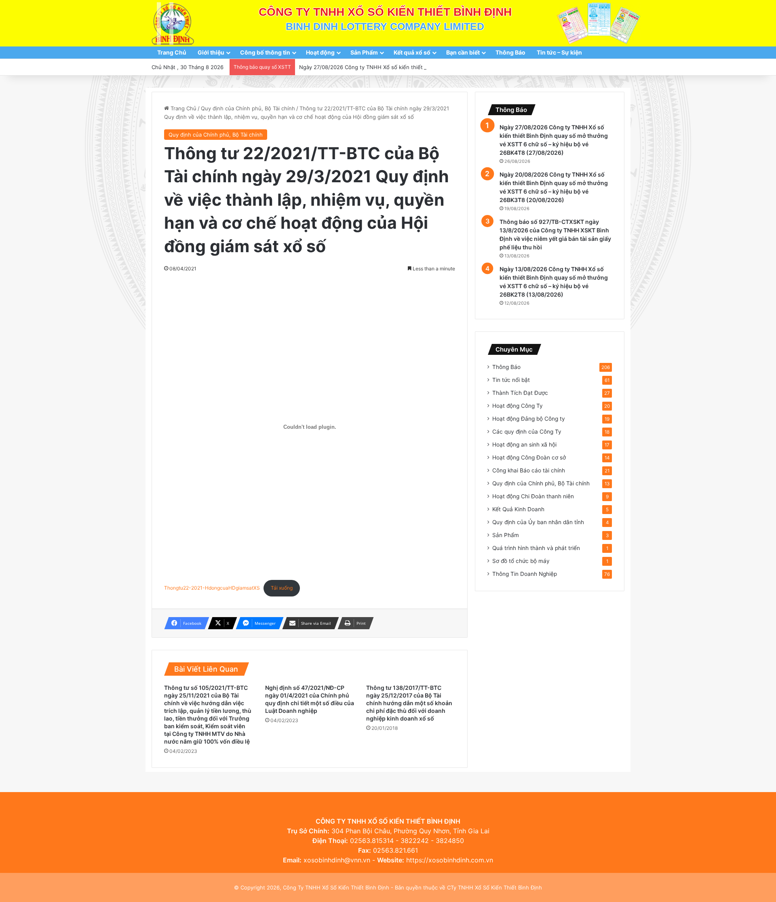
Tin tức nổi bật (511, 380)
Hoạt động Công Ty (517, 406)
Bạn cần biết (463, 52)
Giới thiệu (211, 52)
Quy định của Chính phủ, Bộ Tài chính (248, 108)
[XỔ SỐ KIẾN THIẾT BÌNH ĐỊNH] (173, 23)
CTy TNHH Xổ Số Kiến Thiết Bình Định (494, 887)
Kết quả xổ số (412, 52)
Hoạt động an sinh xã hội (524, 444)
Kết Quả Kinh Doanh (518, 509)
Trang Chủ (171, 52)
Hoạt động (320, 52)
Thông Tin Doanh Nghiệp (524, 574)
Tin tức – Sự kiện (559, 52)
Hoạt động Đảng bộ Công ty (528, 418)
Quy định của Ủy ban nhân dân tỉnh (538, 522)
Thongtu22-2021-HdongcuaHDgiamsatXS (212, 588)
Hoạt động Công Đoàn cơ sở (529, 457)
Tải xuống (282, 588)
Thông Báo (510, 52)
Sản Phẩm (364, 52)
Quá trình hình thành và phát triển (536, 548)
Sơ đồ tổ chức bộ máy (521, 561)
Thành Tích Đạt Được (520, 393)
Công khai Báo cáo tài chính (528, 470)
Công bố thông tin (265, 52)
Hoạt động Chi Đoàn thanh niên (533, 496)
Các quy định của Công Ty (526, 431)
